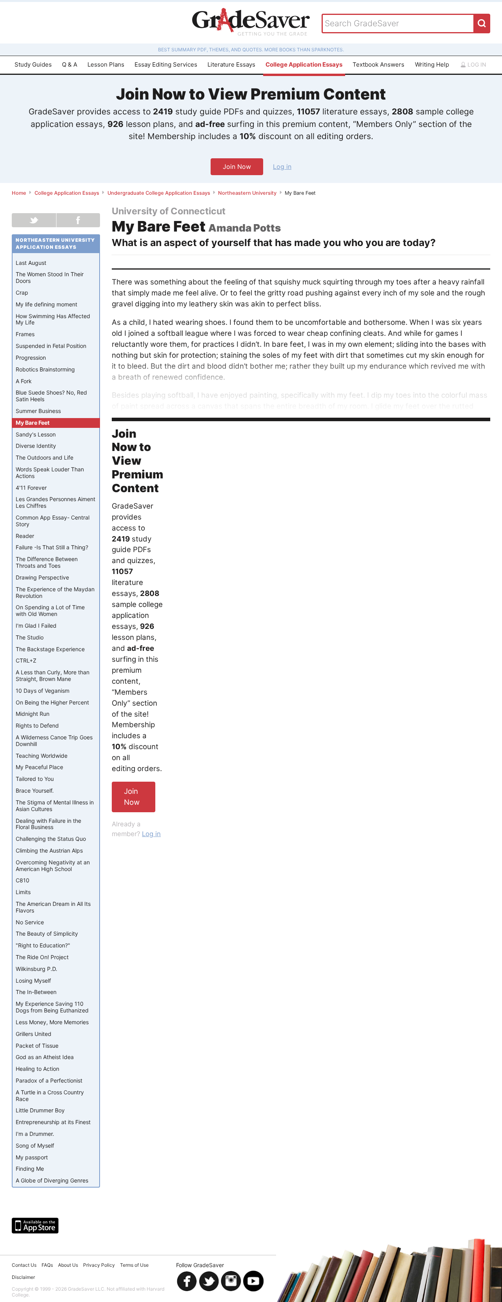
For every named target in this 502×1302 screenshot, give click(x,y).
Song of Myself (35, 1145)
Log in (476, 64)
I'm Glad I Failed (36, 625)
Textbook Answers (378, 64)
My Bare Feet (32, 422)
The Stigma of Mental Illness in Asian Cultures (55, 805)
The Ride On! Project (42, 957)
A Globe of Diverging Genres (52, 1180)
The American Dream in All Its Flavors (53, 907)
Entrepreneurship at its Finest (53, 1122)
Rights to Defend (37, 725)
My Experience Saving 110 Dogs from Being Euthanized (52, 1007)
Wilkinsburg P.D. (36, 968)
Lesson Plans (105, 64)
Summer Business (38, 410)
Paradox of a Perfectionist (49, 1080)
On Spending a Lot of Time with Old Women (50, 610)
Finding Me (30, 1168)
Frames (25, 334)
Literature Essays (231, 64)
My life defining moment (46, 304)
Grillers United (33, 1033)
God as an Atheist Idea (45, 1057)
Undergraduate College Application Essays (158, 193)
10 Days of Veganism (42, 690)
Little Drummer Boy (40, 1110)
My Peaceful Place (39, 767)
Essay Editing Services (166, 64)
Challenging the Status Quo (51, 838)
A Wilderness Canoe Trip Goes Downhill (54, 740)
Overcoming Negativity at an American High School (53, 865)
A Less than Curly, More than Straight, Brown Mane (52, 675)
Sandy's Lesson (36, 434)
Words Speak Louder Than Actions (50, 472)
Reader (25, 535)
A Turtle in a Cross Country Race (50, 1095)
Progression (31, 357)
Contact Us (24, 1265)
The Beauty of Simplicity (47, 933)
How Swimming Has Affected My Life (53, 319)
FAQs (47, 1265)
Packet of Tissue (37, 1045)
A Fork (24, 381)
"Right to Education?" (43, 945)
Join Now (237, 166)
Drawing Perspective (42, 577)
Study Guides (33, 64)
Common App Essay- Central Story (52, 520)
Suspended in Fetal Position (51, 345)
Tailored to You (35, 778)
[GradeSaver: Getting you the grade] (251, 23)
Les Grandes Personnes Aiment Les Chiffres (55, 502)
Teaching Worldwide (41, 755)
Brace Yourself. (35, 790)
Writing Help (432, 64)
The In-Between (36, 992)
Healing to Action (37, 1068)
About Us (68, 1265)
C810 (22, 880)
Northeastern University (247, 193)
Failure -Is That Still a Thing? (52, 547)
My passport (32, 1157)
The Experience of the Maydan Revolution (55, 592)
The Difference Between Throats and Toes (47, 562)
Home (19, 193)
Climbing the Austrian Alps (49, 850)
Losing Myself (33, 980)
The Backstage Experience (50, 649)
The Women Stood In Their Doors (50, 277)
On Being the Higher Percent (52, 702)
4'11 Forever (31, 487)
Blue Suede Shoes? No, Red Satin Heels (51, 395)
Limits (23, 892)
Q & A (69, 64)
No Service (30, 922)
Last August (31, 262)
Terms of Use (134, 1265)
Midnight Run (32, 713)
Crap (22, 292)
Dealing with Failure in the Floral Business (48, 824)
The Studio (30, 637)
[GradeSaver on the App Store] (35, 1225)
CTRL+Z (26, 660)
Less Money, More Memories (52, 1022)
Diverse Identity (36, 445)
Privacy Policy (99, 1265)
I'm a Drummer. (35, 1133)
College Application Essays (304, 64)
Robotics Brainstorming (45, 369)
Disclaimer (23, 1277)
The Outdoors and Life (44, 457)
